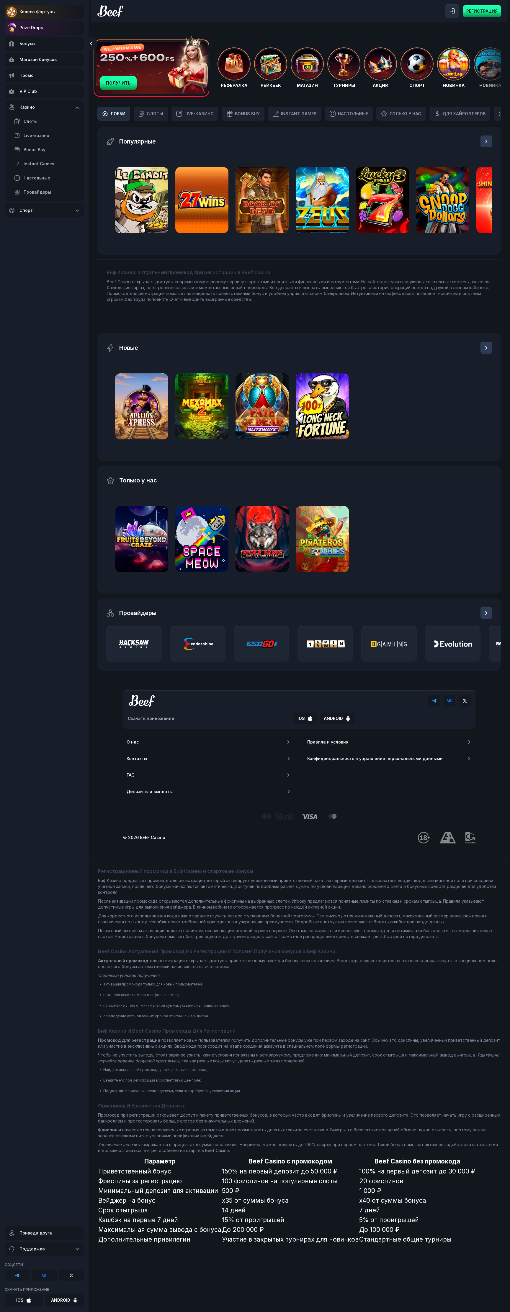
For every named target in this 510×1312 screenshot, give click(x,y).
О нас (133, 741)
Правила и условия (328, 741)
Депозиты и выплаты (150, 791)
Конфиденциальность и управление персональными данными (375, 758)
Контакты (137, 758)
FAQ (131, 774)
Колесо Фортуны (37, 11)
